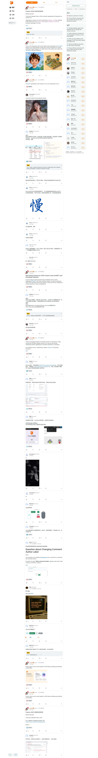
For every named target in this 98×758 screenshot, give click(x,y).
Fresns (82, 152)
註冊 (16, 754)
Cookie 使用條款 (78, 151)
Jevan (28, 167)
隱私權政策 (72, 151)
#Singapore (28, 50)
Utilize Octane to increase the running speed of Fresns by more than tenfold (75, 35)
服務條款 (67, 151)
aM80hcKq (29, 34)
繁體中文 (13, 22)
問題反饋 (30, 309)
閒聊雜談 (30, 72)
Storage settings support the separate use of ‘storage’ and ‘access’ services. (75, 29)
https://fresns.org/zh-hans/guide (47, 365)
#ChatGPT (60, 46)
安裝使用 (30, 161)
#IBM (32, 593)
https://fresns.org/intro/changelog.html (35, 721)
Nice (33, 34)
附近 (56, 2)
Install (76, 9)
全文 (27, 25)
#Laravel (50, 347)
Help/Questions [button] (76, 5)
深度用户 (28, 315)
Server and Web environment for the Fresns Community (75, 44)
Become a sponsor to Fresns (75, 15)
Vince (28, 654)
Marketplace (82, 9)
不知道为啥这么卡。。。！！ (36, 654)
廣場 (32, 2)
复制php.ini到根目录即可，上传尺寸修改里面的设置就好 (42, 315)
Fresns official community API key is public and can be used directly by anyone (75, 20)
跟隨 (44, 2)
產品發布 (30, 28)
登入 (10, 754)
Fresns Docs (69, 9)
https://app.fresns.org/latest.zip (42, 366)
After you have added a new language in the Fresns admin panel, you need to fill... (76, 40)
